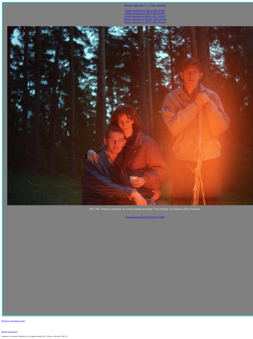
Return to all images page (13, 321)
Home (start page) (9, 331)
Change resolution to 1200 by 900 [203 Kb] (145, 22)
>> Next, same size (156, 5)
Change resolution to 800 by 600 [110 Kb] (145, 16)
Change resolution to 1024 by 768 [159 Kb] (145, 19)
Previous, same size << (135, 5)
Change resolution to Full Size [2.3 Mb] (145, 217)
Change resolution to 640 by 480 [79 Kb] (145, 13)
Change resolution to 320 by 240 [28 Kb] (145, 10)
